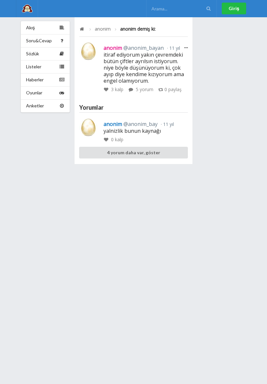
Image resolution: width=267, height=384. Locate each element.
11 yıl (174, 48)
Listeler (33, 66)
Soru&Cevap (39, 40)
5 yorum (144, 89)
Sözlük (32, 53)
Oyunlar (34, 92)
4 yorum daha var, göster (133, 152)
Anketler (35, 105)
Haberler (35, 79)
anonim (103, 29)
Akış (30, 27)
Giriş (234, 8)
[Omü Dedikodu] (27, 8)
